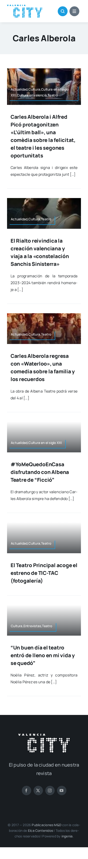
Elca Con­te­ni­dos (40, 830)
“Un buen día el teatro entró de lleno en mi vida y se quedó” (43, 655)
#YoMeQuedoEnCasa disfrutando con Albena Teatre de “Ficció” (40, 472)
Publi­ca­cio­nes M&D (46, 825)
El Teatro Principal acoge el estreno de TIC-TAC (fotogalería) (44, 573)
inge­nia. (67, 836)
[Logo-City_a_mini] (24, 6)
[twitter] (38, 790)
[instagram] (50, 790)
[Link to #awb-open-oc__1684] (74, 11)
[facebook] (26, 790)
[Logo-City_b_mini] (44, 735)
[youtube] (61, 790)
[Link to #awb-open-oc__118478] (63, 11)
